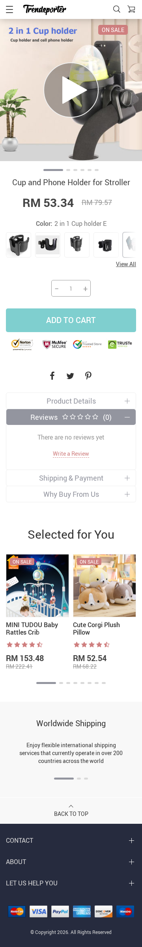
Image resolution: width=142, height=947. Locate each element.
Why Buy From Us (71, 494)
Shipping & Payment (71, 478)
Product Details (71, 401)
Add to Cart (71, 320)
